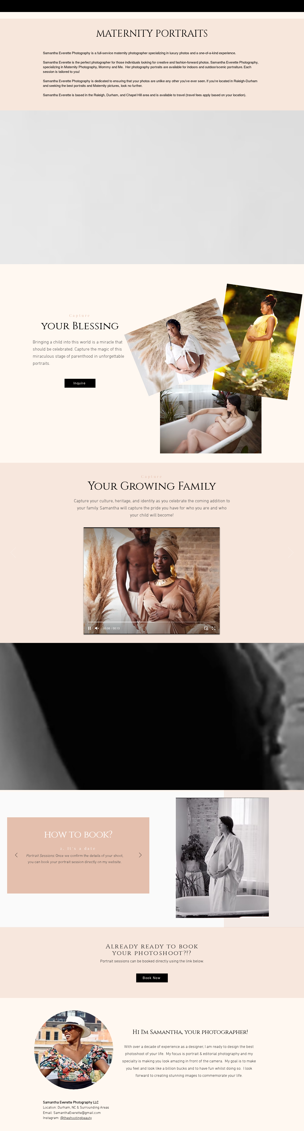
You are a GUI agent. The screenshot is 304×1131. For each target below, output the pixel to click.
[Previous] (13, 553)
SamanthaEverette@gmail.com (77, 1113)
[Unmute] (97, 628)
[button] (219, 858)
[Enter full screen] (214, 628)
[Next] (291, 553)
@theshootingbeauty (76, 1118)
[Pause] (89, 628)
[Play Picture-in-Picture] (206, 628)
